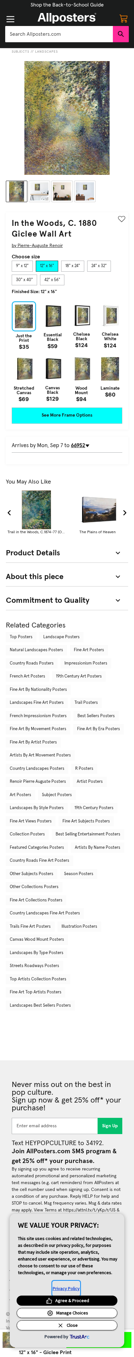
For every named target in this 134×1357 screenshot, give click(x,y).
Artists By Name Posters (97, 848)
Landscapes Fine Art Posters (37, 703)
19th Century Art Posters (79, 676)
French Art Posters (27, 676)
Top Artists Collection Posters (38, 979)
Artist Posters (90, 782)
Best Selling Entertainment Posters (88, 834)
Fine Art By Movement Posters (38, 729)
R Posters (84, 769)
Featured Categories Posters (37, 848)
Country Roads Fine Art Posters (39, 861)
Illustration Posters (79, 926)
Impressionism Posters (85, 663)
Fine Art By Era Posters (98, 729)
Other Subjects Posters (31, 874)
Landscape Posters (61, 637)
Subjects (20, 51)
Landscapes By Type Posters (36, 953)
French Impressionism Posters (38, 716)
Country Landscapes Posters (37, 769)
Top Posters (21, 637)
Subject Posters (57, 795)
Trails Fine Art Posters (30, 926)
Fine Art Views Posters (31, 821)
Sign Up (110, 1126)
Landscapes (46, 51)
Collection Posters (27, 834)
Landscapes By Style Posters (37, 808)
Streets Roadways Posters (34, 966)
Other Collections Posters (34, 887)
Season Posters (78, 874)
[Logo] (67, 18)
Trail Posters (86, 703)
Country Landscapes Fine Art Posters (45, 913)
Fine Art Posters (89, 650)
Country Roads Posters (32, 663)
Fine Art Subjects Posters (86, 821)
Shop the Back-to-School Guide (67, 4)
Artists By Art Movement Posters (40, 755)
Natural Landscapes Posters (36, 650)
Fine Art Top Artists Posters (35, 992)
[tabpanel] (67, 351)
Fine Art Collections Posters (36, 900)
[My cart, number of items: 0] (123, 18)
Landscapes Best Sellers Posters (40, 1005)
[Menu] (10, 19)
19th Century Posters (94, 808)
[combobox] (59, 34)
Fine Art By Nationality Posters (38, 690)
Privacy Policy (66, 1288)
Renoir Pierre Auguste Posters (38, 782)
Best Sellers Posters (96, 716)
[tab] (22, 266)
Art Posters (20, 795)
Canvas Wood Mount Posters (37, 939)
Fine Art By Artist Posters (33, 742)
